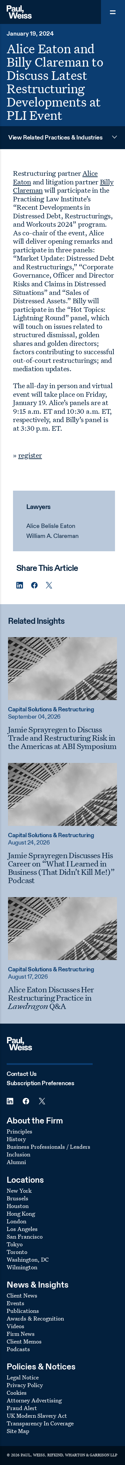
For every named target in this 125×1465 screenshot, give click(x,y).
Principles (19, 1131)
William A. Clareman (52, 536)
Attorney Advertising (34, 1400)
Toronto (17, 1252)
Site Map (18, 1431)
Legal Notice (23, 1377)
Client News (22, 1295)
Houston (18, 1206)
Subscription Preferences (40, 1084)
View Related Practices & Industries (55, 138)
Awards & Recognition (35, 1318)
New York (19, 1190)
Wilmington (22, 1267)
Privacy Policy (25, 1385)
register (30, 455)
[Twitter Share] (49, 585)
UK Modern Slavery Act (37, 1415)
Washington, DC (28, 1259)
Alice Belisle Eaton (50, 526)
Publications (23, 1311)
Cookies (17, 1392)
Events (15, 1303)
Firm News (21, 1334)
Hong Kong (21, 1213)
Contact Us (22, 1074)
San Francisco (25, 1236)
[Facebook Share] (34, 585)
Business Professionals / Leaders (48, 1146)
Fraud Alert (22, 1408)
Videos (15, 1326)
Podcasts (18, 1349)
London (16, 1221)
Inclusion (18, 1154)
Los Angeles (22, 1229)
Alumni (16, 1162)
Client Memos (24, 1341)
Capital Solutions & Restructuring (51, 710)
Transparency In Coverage (40, 1423)
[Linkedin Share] (19, 585)
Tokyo (15, 1244)
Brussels (17, 1198)
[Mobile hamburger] (113, 12)
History (16, 1139)
